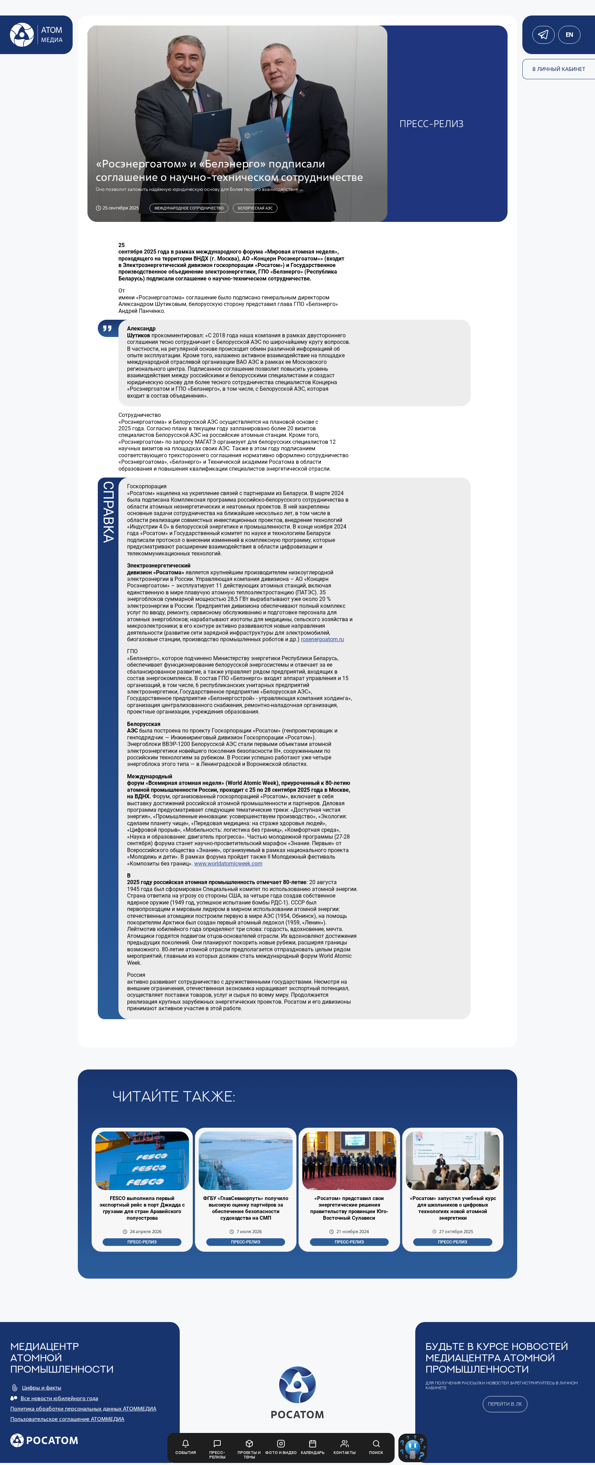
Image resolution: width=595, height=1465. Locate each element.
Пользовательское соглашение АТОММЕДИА (67, 1419)
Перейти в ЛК (505, 1403)
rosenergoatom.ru (322, 639)
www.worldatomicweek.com (228, 863)
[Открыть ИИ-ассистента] (413, 1448)
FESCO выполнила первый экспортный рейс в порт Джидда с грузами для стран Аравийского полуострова (142, 1208)
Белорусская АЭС (255, 208)
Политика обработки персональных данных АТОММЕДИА (83, 1408)
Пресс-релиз (142, 1241)
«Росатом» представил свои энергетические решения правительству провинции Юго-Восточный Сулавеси (349, 1208)
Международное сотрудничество (189, 208)
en (569, 35)
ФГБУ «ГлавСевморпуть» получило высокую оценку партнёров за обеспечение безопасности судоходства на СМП (245, 1208)
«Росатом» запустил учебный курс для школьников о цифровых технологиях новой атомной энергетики (453, 1208)
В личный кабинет (558, 69)
